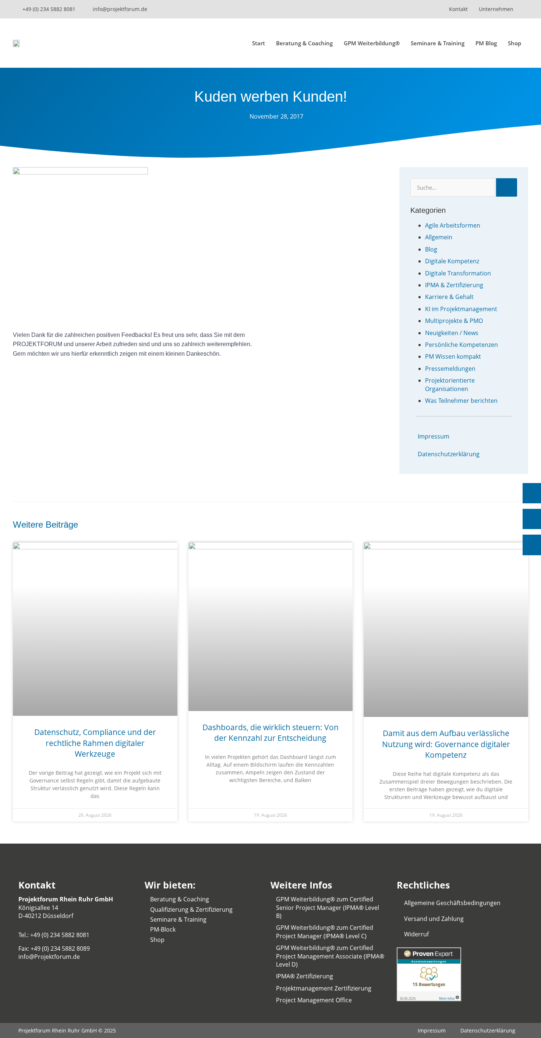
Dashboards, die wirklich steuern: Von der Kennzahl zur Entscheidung (270, 732)
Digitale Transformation (458, 273)
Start (258, 43)
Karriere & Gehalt (449, 297)
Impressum (433, 436)
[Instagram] (379, 9)
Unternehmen (496, 9)
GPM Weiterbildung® (372, 43)
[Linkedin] (366, 9)
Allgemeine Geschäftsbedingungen (452, 903)
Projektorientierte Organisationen (450, 384)
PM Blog (486, 43)
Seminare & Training (437, 43)
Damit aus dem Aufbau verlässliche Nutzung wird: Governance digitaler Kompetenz (446, 744)
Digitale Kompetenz (452, 261)
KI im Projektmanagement (461, 309)
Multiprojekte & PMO (454, 321)
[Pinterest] (430, 9)
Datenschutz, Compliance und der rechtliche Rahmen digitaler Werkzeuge (95, 743)
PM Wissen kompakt (453, 356)
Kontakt (458, 9)
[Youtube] (353, 9)
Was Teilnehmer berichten (461, 401)
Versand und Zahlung (434, 919)
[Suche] (506, 187)
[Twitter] (404, 9)
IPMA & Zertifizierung (454, 285)
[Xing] (391, 9)
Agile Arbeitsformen (452, 225)
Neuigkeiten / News (451, 333)
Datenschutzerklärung (449, 454)
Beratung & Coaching (304, 43)
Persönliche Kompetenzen (461, 345)
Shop (514, 43)
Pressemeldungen (450, 369)
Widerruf (416, 934)
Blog (431, 249)
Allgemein (438, 237)
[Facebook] (417, 9)
